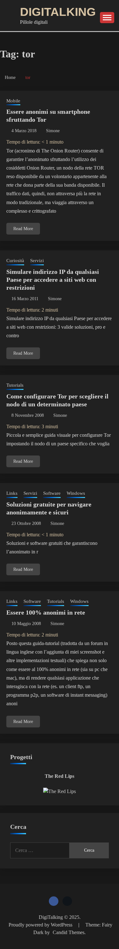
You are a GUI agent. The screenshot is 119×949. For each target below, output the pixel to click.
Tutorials (14, 385)
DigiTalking (58, 11)
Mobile (13, 100)
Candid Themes (68, 932)
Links (11, 493)
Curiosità (15, 260)
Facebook (53, 901)
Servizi (37, 260)
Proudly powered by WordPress (41, 924)
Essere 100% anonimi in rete (45, 612)
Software (52, 493)
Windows (76, 493)
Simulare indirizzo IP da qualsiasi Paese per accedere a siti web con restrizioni (52, 279)
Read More (23, 228)
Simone (53, 130)
